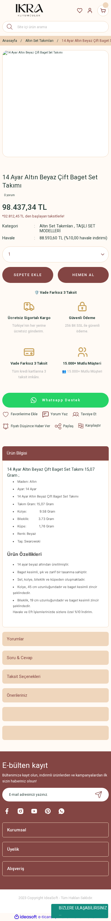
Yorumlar (15, 639)
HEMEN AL (83, 275)
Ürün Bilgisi (17, 453)
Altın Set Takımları (56, 226)
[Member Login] (90, 10)
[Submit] (98, 794)
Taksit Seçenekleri (23, 676)
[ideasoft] (25, 917)
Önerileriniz (17, 695)
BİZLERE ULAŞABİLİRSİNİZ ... (83, 911)
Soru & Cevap (19, 657)
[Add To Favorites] (20, 414)
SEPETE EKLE (28, 275)
